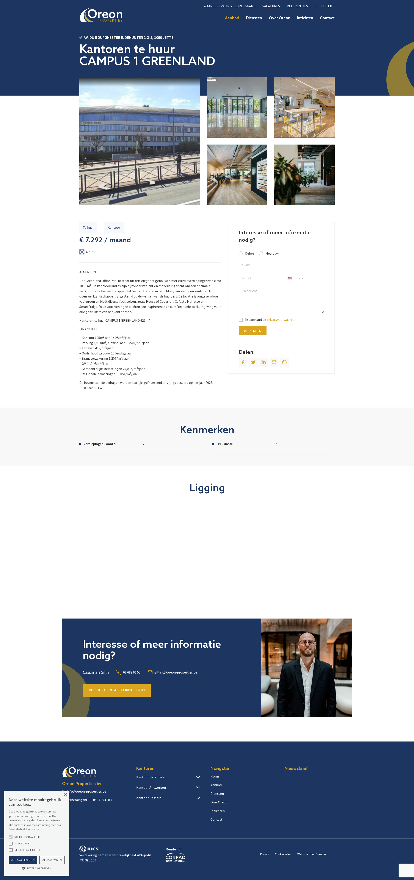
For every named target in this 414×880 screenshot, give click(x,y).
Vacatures (271, 6)
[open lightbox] (139, 141)
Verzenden (252, 331)
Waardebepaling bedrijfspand (230, 6)
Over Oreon (279, 18)
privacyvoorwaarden (281, 319)
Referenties (297, 6)
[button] (10, 837)
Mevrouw (272, 253)
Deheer (250, 253)
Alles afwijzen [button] (52, 859)
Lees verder (33, 829)
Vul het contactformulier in (117, 690)
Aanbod (232, 18)
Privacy (265, 854)
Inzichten (305, 18)
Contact (327, 18)
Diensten (254, 18)
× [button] (65, 795)
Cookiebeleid (283, 854)
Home (215, 776)
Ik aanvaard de (270, 319)
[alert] (36, 833)
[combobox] (291, 278)
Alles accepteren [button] (22, 859)
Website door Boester (311, 854)
